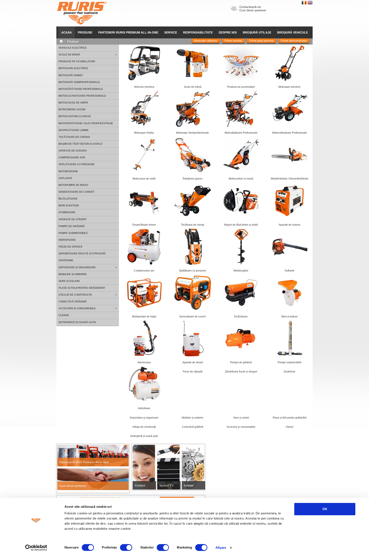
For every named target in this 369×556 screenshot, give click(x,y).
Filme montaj (233, 40)
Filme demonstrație (294, 40)
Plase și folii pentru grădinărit (82, 287)
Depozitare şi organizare (77, 267)
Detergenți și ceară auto (77, 322)
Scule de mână (69, 54)
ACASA (66, 32)
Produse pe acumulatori (77, 61)
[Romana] (305, 2)
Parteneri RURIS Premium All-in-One (84, 462)
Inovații (188, 485)
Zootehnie (66, 260)
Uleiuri (64, 315)
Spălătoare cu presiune (77, 164)
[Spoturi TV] (168, 468)
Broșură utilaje (257, 32)
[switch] (126, 547)
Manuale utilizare (205, 40)
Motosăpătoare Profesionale (81, 89)
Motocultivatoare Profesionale (82, 95)
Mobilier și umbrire (73, 274)
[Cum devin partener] (93, 479)
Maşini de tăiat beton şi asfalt (80, 143)
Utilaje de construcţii (75, 294)
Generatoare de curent (76, 191)
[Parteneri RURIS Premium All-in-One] (93, 455)
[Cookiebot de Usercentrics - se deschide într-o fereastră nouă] (36, 547)
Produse (85, 32)
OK (324, 509)
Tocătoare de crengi (74, 137)
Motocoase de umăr (73, 102)
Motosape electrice (73, 68)
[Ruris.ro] (61, 41)
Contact (140, 485)
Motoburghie (68, 171)
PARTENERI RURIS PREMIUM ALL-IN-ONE (128, 32)
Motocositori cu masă (75, 116)
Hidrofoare (67, 239)
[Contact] (144, 468)
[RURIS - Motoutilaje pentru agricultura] (81, 13)
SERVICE (170, 32)
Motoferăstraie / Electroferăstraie (86, 123)
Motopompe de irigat (73, 185)
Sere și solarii (69, 281)
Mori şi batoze (69, 205)
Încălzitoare (68, 198)
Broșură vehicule (292, 32)
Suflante (65, 178)
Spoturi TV (166, 485)
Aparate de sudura (73, 150)
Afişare (220, 547)
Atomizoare (67, 212)
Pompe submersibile (73, 233)
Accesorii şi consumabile (77, 308)
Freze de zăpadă (70, 246)
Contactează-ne (250, 7)
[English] (310, 2)
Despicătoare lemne (74, 130)
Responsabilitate (198, 32)
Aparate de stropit (72, 219)
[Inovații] (193, 468)
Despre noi (228, 32)
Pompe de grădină (72, 226)
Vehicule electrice (73, 47)
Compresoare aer (72, 157)
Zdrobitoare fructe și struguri (82, 253)
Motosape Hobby (71, 75)
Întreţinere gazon (72, 109)
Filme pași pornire (261, 40)
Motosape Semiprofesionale (79, 82)
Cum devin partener (252, 10)
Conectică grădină (73, 301)
